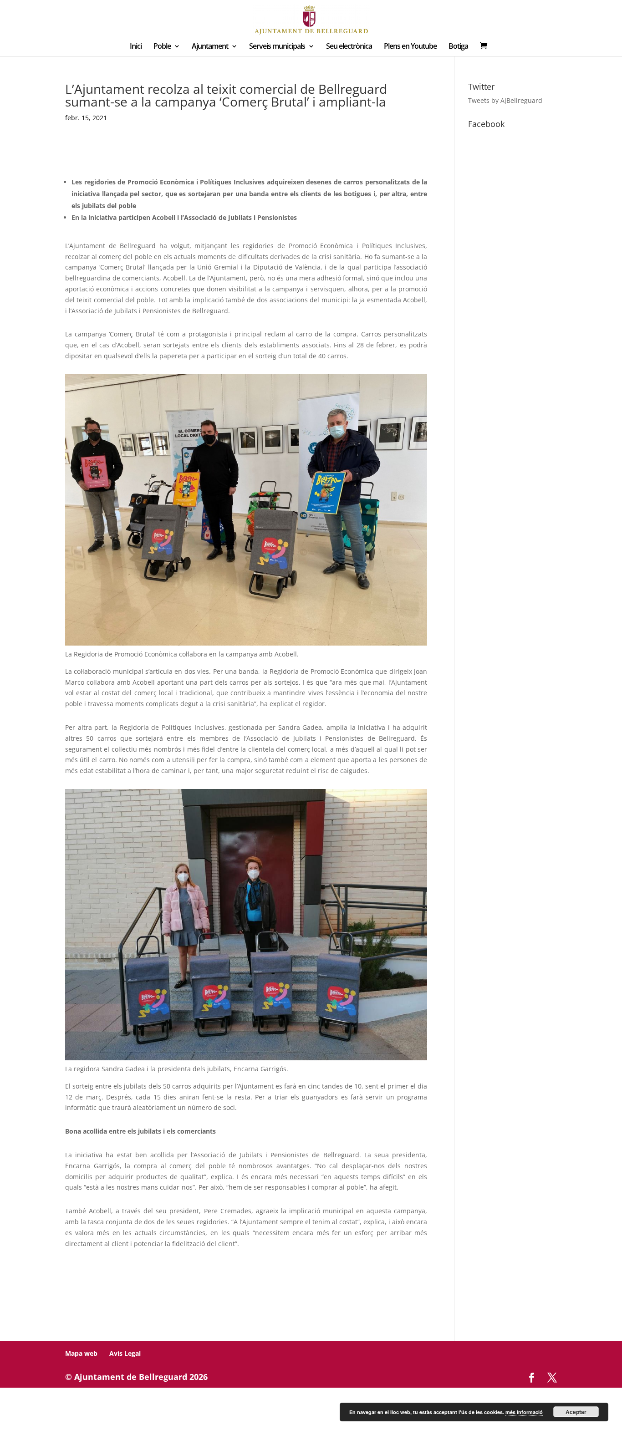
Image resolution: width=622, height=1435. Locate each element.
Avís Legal (125, 1353)
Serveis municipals (277, 47)
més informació (524, 1412)
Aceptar (576, 1412)
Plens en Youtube (410, 47)
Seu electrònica (349, 47)
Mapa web (81, 1353)
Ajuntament (210, 47)
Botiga (458, 47)
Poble (162, 47)
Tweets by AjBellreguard (505, 100)
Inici (136, 47)
